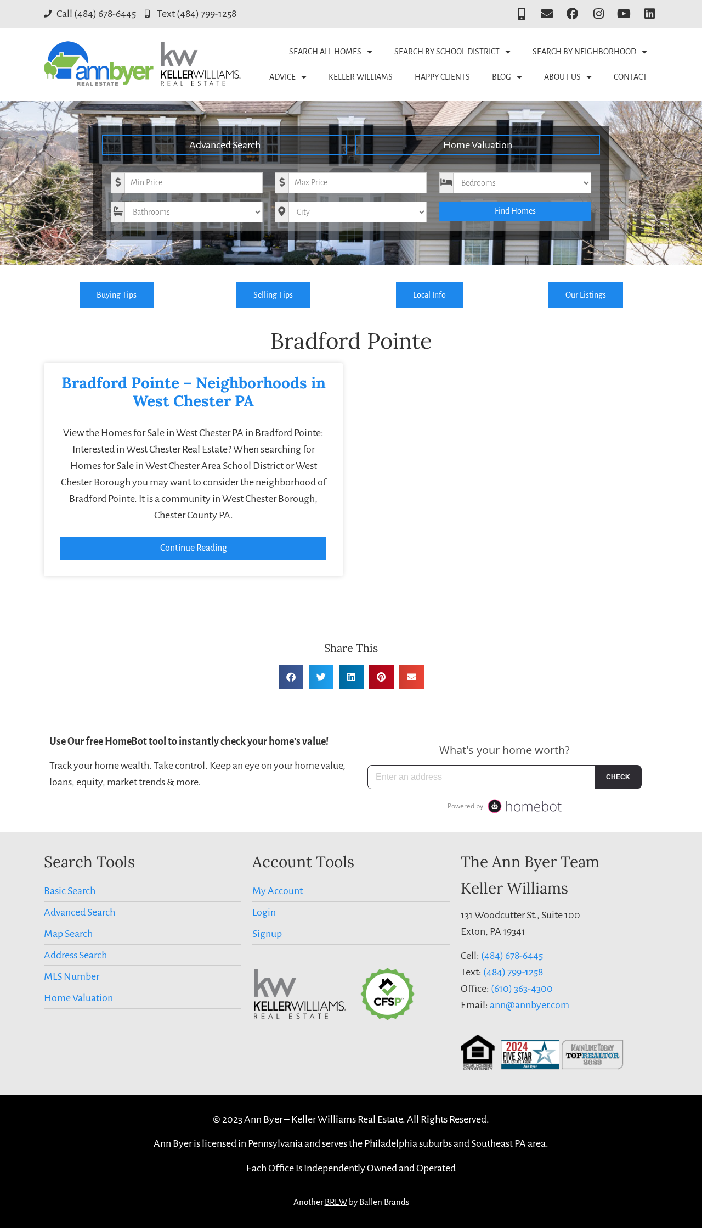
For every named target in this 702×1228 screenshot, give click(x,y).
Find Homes (515, 210)
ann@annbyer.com (529, 1005)
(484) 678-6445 (512, 955)
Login (264, 912)
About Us (562, 76)
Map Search (68, 933)
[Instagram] (598, 14)
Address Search (75, 955)
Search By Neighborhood (584, 51)
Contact (630, 76)
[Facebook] (572, 14)
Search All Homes (325, 51)
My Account (277, 890)
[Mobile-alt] (521, 14)
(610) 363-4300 (522, 988)
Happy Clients (442, 76)
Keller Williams (361, 76)
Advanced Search (225, 144)
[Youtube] (623, 14)
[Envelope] (547, 14)
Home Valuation (477, 144)
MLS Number (71, 976)
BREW (336, 1202)
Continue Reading (193, 548)
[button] (291, 677)
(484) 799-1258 (513, 972)
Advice (282, 76)
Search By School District (447, 51)
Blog (501, 76)
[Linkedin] (649, 14)
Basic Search (69, 890)
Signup (267, 933)
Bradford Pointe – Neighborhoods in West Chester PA (193, 392)
